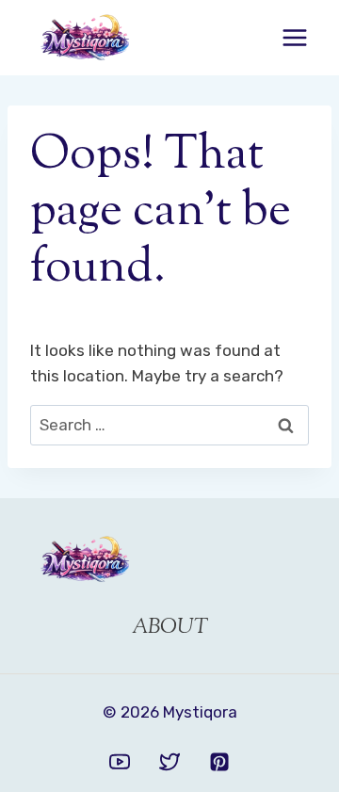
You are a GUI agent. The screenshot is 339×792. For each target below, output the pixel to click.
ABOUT (170, 628)
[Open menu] (294, 37)
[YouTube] (119, 762)
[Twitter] (169, 762)
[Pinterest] (219, 762)
